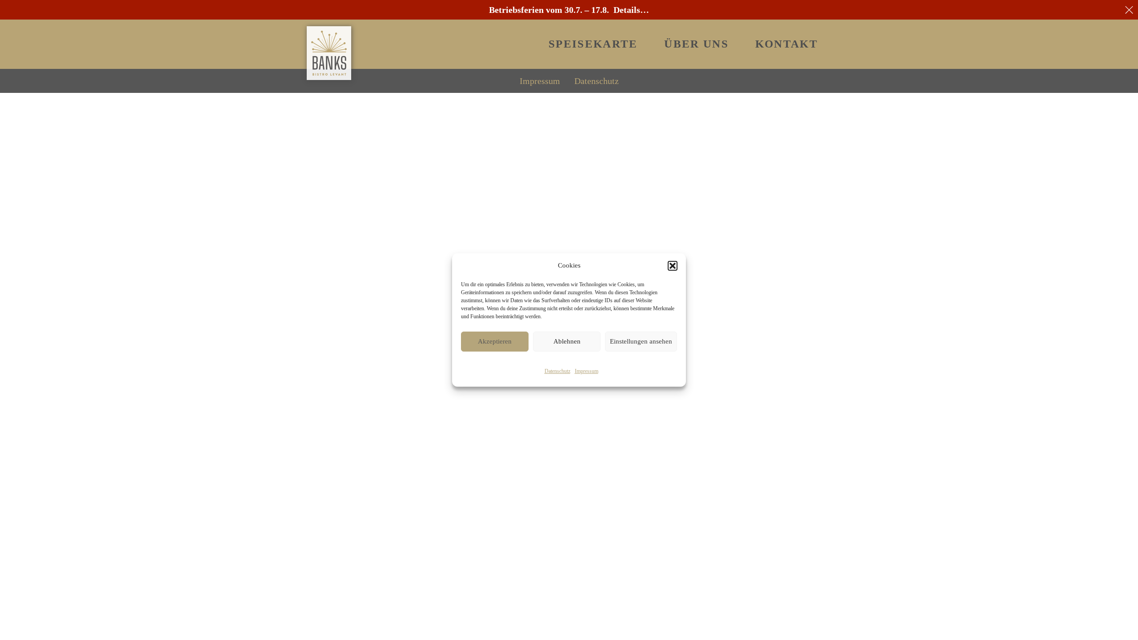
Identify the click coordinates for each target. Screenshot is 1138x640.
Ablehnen (567, 341)
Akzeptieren (495, 341)
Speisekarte (593, 44)
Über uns (696, 44)
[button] (672, 265)
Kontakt (786, 44)
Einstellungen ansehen (641, 341)
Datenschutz (557, 371)
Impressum (586, 371)
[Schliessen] (1126, 9)
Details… (631, 10)
